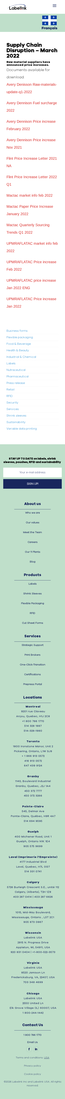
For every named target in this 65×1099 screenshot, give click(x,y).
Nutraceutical (15, 370)
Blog (32, 561)
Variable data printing (21, 428)
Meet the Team (32, 532)
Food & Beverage (18, 343)
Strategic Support (33, 645)
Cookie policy (32, 1074)
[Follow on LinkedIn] (36, 1049)
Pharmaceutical (17, 376)
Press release (15, 383)
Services (12, 409)
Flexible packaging (19, 337)
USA (46, 1057)
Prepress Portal (32, 684)
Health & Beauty (17, 350)
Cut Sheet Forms (32, 623)
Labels (11, 363)
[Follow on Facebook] (29, 1049)
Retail (10, 389)
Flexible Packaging (32, 603)
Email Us (32, 1042)
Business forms (17, 330)
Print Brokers (32, 655)
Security (12, 402)
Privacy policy (32, 1066)
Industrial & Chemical (21, 356)
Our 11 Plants (32, 552)
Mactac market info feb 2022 (29, 195)
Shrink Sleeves (32, 593)
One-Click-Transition (32, 664)
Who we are (32, 513)
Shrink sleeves (16, 415)
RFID (9, 396)
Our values (32, 522)
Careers (33, 542)
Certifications (32, 674)
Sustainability (15, 422)
